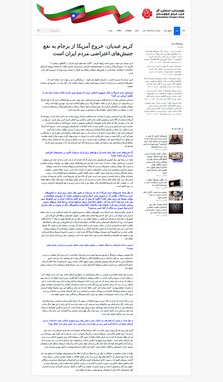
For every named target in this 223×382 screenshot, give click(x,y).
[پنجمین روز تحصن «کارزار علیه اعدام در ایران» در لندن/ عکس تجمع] (176, 196)
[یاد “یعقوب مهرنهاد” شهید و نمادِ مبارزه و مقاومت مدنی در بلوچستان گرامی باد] (176, 183)
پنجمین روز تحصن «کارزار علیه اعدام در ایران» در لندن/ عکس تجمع (155, 195)
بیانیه (137, 30)
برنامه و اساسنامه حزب (151, 30)
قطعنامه (128, 30)
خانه (183, 30)
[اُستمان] (163, 12)
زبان (111, 30)
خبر (177, 30)
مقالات (118, 30)
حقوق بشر (168, 30)
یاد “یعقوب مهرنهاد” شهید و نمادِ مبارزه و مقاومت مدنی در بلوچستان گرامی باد (155, 182)
